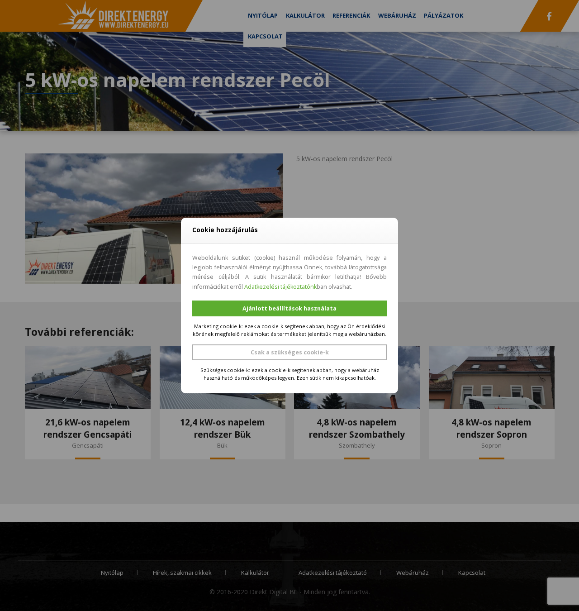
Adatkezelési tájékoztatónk (280, 287)
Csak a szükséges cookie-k (290, 352)
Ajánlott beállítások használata (289, 308)
